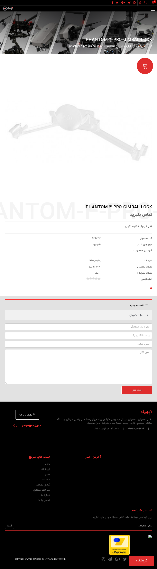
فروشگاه (140, 46)
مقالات (46, 480)
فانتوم (110, 46)
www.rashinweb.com (55, 558)
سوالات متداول (41, 490)
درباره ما (45, 495)
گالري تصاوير (43, 485)
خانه (47, 464)
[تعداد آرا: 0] (87, 278)
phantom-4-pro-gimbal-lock (85, 46)
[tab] (78, 305)
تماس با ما (26, 415)
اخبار (47, 474)
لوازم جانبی (125, 46)
